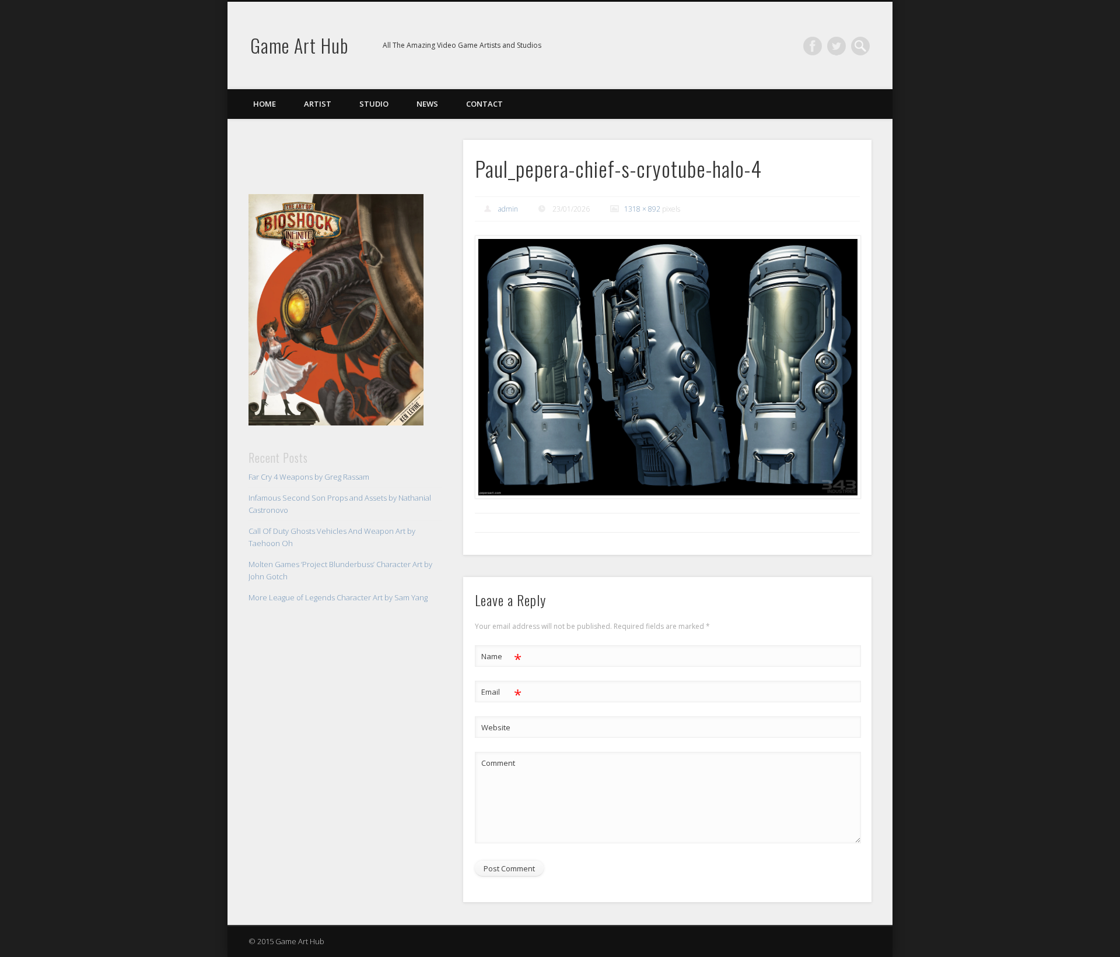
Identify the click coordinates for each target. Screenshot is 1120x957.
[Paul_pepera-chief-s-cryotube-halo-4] (667, 367)
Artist (317, 103)
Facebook (812, 46)
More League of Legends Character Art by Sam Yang (338, 597)
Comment (498, 763)
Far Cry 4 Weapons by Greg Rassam (309, 477)
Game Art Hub (299, 45)
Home (264, 103)
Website (495, 727)
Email (501, 693)
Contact (484, 103)
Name (501, 658)
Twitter (836, 46)
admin (508, 209)
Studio (373, 103)
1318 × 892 (642, 209)
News (427, 103)
